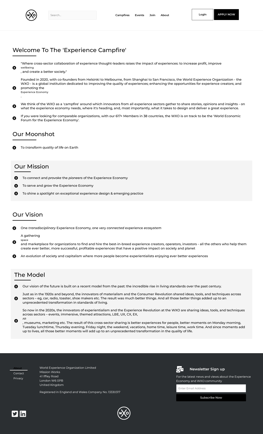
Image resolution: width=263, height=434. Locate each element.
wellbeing (27, 67)
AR (24, 318)
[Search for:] (72, 15)
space (24, 240)
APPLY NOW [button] (226, 14)
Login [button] (202, 14)
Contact (18, 373)
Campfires (122, 15)
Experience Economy (34, 92)
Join (152, 15)
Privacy (18, 378)
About (165, 15)
